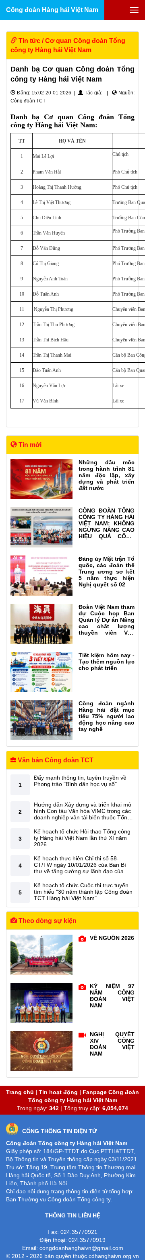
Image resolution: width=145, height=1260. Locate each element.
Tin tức (29, 40)
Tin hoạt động (58, 1092)
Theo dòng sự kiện (47, 920)
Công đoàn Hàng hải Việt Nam (52, 9)
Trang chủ (20, 1092)
